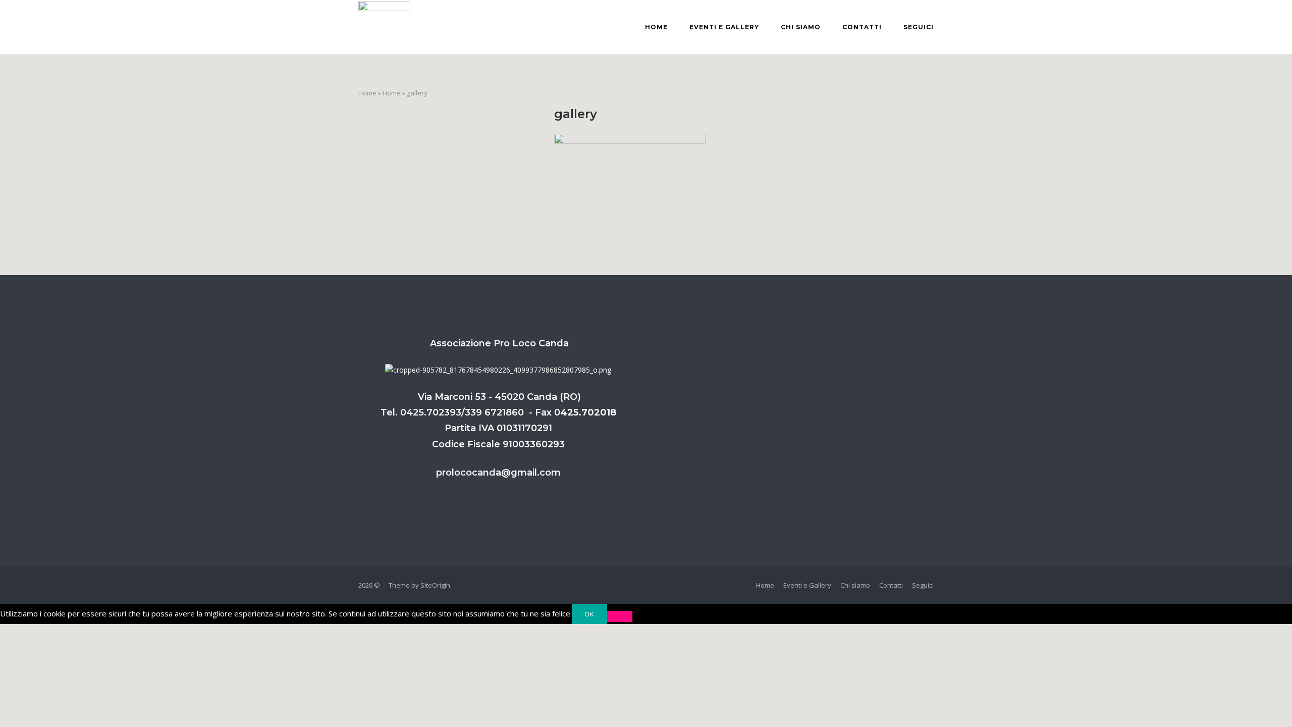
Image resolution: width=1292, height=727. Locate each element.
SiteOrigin (435, 585)
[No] (619, 616)
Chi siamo (801, 27)
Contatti (862, 27)
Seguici (918, 27)
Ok (589, 613)
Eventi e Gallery (724, 27)
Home (656, 27)
